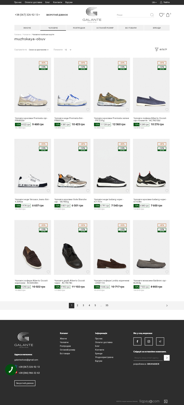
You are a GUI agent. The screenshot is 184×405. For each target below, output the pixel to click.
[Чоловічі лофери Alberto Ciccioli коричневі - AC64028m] (32, 247)
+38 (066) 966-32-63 (29, 373)
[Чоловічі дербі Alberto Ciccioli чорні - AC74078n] (72, 247)
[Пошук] (152, 15)
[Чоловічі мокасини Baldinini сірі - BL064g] (151, 247)
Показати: (58, 49)
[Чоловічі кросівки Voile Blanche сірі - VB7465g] (72, 166)
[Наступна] (167, 305)
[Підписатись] (167, 358)
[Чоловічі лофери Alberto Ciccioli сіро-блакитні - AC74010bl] (151, 85)
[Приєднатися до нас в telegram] (160, 341)
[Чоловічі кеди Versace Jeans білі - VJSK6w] (32, 166)
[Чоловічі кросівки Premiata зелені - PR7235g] (111, 85)
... (101, 305)
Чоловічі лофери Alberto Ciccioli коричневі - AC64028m (31, 281)
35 (107, 305)
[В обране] (48, 109)
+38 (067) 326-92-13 (29, 367)
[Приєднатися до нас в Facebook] (137, 341)
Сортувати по (20, 49)
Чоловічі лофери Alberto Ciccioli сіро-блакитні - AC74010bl (150, 119)
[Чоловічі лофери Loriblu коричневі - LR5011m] (111, 247)
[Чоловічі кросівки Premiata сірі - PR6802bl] (32, 85)
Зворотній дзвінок (25, 383)
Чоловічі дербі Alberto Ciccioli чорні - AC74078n (69, 281)
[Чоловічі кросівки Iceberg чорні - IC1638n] (151, 166)
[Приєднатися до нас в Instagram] (149, 341)
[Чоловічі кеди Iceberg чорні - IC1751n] (111, 166)
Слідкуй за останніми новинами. (149, 351)
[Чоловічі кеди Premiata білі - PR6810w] (72, 85)
